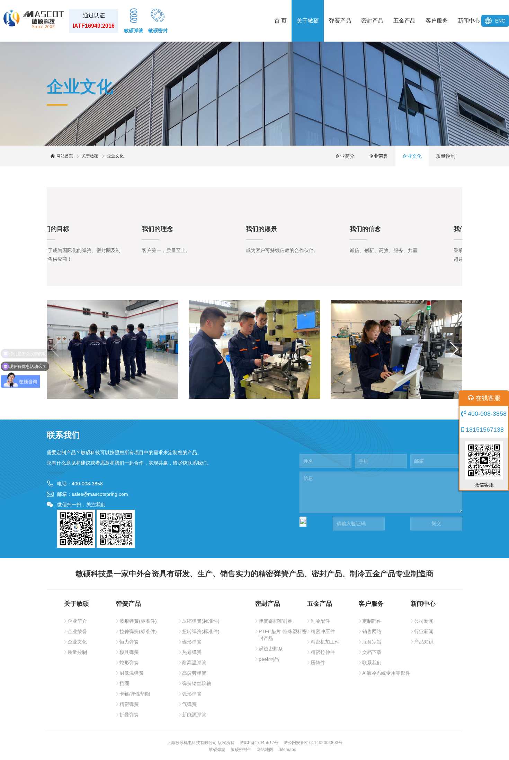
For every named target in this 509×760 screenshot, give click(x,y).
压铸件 (318, 662)
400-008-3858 (486, 413)
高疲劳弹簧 (194, 673)
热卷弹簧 (192, 652)
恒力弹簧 (129, 642)
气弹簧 (189, 704)
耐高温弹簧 (194, 662)
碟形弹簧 (192, 642)
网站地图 (265, 749)
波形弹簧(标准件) (138, 621)
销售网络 (372, 631)
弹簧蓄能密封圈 (276, 621)
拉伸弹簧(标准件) (138, 631)
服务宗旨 (372, 642)
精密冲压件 (323, 631)
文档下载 (372, 652)
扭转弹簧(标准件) (201, 631)
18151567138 (484, 429)
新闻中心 (469, 21)
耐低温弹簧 (131, 673)
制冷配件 (320, 621)
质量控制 (445, 156)
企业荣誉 (378, 156)
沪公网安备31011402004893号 (313, 742)
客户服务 (437, 21)
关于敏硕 (308, 21)
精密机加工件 (325, 642)
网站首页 (64, 156)
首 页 (280, 21)
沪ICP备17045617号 (259, 742)
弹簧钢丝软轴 (196, 683)
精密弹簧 (129, 704)
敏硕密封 (158, 30)
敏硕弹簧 (133, 30)
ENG (500, 21)
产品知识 (424, 642)
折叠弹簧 (129, 714)
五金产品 (404, 21)
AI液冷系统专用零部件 (386, 673)
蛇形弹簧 (129, 662)
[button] (55, 349)
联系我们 (372, 662)
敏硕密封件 (241, 749)
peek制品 (269, 659)
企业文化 (412, 156)
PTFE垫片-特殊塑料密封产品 (283, 635)
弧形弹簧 (192, 694)
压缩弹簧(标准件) (201, 621)
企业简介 (345, 156)
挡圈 (124, 683)
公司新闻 (424, 621)
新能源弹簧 (194, 714)
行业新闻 (424, 631)
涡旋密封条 (271, 648)
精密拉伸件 (323, 652)
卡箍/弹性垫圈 (134, 694)
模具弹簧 (129, 652)
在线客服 (487, 398)
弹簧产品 (340, 21)
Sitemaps (287, 749)
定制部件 (372, 621)
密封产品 (372, 21)
